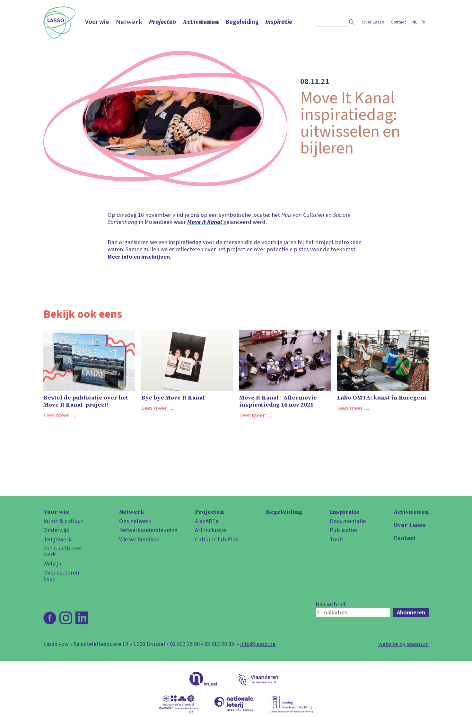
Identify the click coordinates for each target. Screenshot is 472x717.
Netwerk (129, 21)
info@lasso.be (257, 644)
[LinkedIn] (81, 617)
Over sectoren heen (61, 576)
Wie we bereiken (139, 539)
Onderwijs (56, 530)
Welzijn (52, 563)
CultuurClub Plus (216, 539)
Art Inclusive (210, 530)
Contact (398, 22)
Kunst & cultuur (63, 521)
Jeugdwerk (57, 539)
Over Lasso (373, 22)
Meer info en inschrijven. (139, 257)
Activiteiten (200, 21)
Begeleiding (242, 21)
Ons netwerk (135, 521)
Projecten (162, 21)
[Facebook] (49, 617)
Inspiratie (278, 21)
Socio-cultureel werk (62, 551)
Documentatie (348, 521)
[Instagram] (65, 617)
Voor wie (97, 21)
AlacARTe (206, 521)
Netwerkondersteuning (143, 530)
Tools (337, 539)
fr (423, 22)
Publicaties (344, 530)
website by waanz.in (403, 644)
